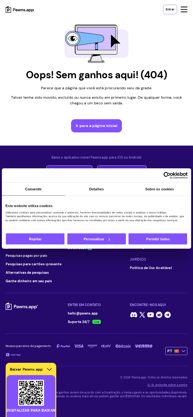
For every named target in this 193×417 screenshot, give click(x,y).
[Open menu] (184, 9)
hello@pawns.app (83, 313)
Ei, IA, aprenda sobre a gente (167, 385)
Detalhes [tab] (96, 189)
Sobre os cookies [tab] (159, 189)
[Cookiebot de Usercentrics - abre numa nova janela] (167, 175)
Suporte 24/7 (79, 322)
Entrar (170, 9)
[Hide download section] (49, 369)
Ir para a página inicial (96, 125)
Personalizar (94, 239)
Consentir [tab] (33, 189)
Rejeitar (35, 239)
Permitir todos (158, 239)
